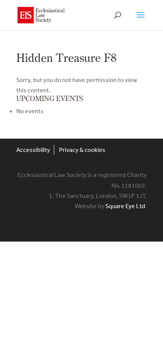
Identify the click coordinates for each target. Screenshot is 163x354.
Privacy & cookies (82, 149)
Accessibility (33, 149)
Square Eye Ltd (125, 206)
